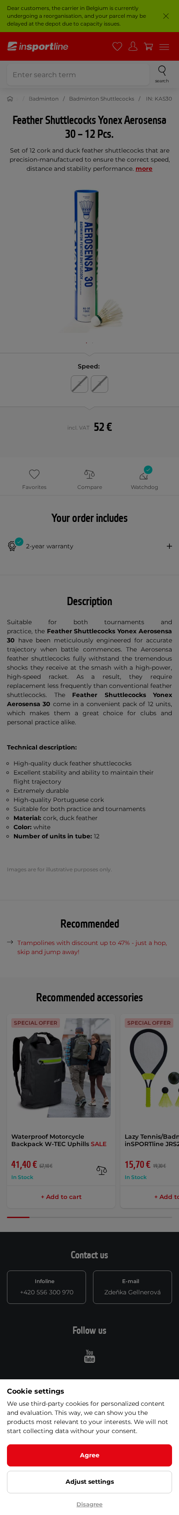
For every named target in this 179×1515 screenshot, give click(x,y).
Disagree (89, 1504)
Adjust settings (90, 1482)
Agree (89, 1455)
